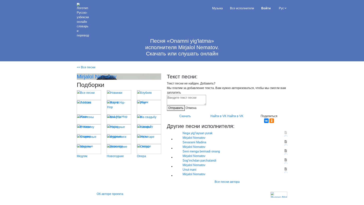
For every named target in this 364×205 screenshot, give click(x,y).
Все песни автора (227, 181)
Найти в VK (218, 116)
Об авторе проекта (110, 194)
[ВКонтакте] (266, 120)
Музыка (217, 8)
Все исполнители (242, 8)
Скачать (185, 116)
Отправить (175, 108)
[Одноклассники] (271, 120)
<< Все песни (86, 67)
